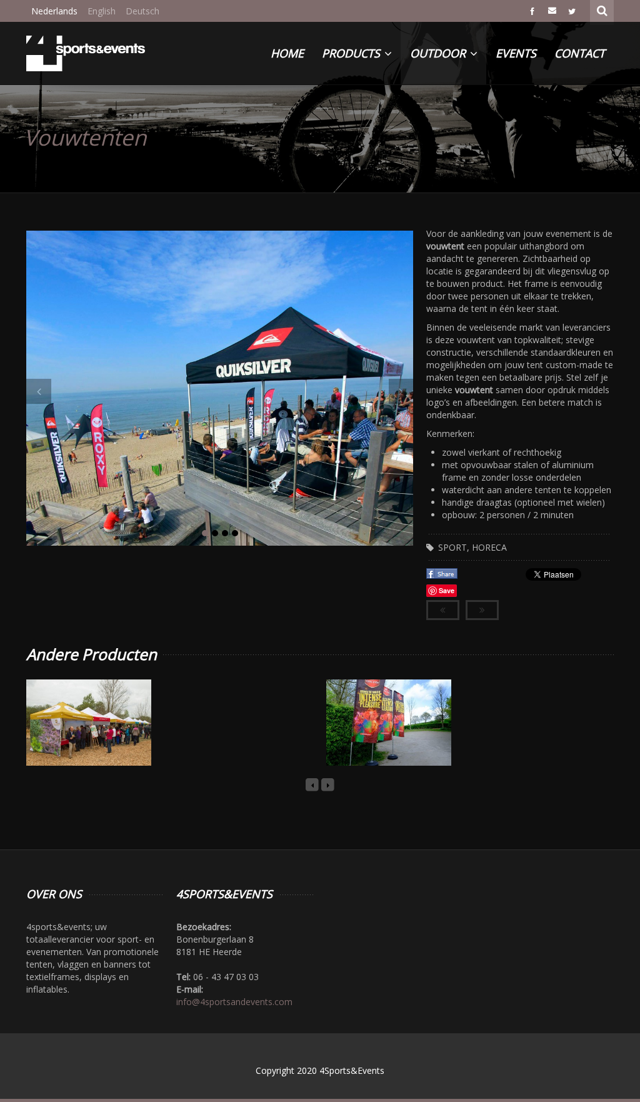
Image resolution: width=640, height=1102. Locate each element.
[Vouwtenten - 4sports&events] (85, 53)
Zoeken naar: (602, 9)
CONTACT (579, 53)
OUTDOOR (439, 53)
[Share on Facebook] (443, 577)
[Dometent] (224, 738)
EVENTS (516, 53)
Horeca (489, 547)
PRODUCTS (352, 53)
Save (446, 590)
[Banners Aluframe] (74, 738)
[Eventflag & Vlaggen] (374, 738)
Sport (452, 547)
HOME (287, 53)
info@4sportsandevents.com (234, 1002)
